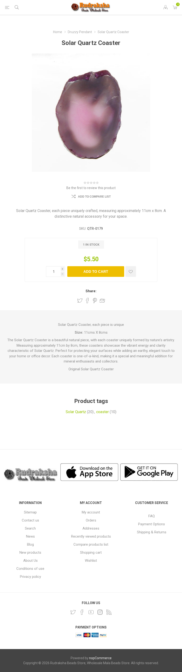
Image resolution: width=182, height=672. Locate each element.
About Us (30, 560)
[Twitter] (73, 612)
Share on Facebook (87, 300)
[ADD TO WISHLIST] (130, 271)
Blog (30, 544)
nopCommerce (100, 658)
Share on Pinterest (94, 300)
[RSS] (109, 612)
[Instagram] (100, 612)
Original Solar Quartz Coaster (91, 369)
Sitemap (30, 512)
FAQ (151, 516)
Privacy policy (30, 577)
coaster (102, 412)
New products (30, 552)
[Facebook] (82, 612)
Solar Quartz (76, 412)
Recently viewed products (91, 536)
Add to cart (95, 272)
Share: (91, 291)
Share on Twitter (79, 300)
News (30, 536)
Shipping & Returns (151, 532)
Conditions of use (30, 568)
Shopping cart (91, 552)
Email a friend (102, 300)
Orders (91, 520)
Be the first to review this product (91, 188)
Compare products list (90, 544)
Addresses (90, 528)
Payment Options (151, 524)
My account (91, 512)
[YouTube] (91, 612)
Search (30, 528)
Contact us (30, 520)
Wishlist (91, 560)
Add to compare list (94, 196)
